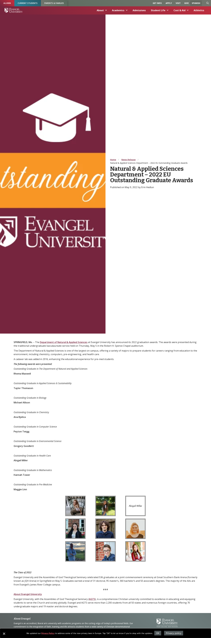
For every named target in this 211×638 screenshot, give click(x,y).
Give (186, 3)
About (100, 10)
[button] (4, 635)
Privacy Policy (48, 633)
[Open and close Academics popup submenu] (127, 10)
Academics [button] (118, 10)
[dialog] (105, 633)
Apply (169, 3)
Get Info (157, 3)
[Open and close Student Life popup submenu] (168, 10)
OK (157, 633)
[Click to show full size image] (105, 529)
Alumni (7, 3)
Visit (178, 3)
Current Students (27, 3)
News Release (128, 159)
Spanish (196, 3)
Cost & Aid (179, 10)
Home (113, 159)
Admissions (139, 10)
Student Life (158, 10)
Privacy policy (173, 633)
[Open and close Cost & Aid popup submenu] (188, 10)
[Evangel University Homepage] (14, 10)
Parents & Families (54, 3)
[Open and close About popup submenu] (106, 10)
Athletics (199, 10)
